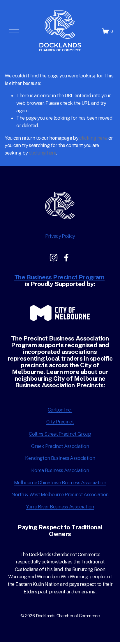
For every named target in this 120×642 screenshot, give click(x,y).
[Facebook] (66, 257)
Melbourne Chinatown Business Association (60, 482)
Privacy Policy (60, 236)
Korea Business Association (60, 470)
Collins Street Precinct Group (60, 434)
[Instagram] (54, 257)
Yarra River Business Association (60, 507)
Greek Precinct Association (60, 446)
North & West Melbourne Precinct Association (60, 494)
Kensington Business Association (60, 458)
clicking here (93, 138)
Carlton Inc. (60, 410)
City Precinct (60, 422)
